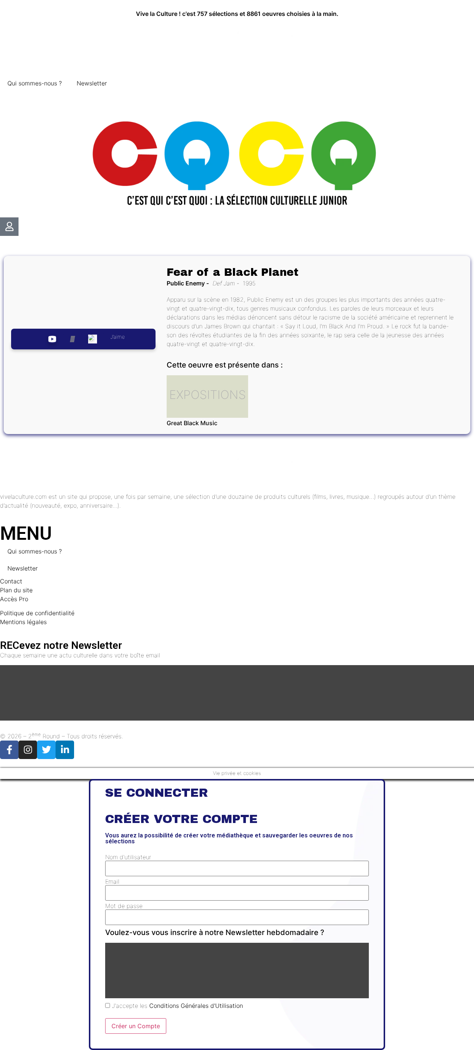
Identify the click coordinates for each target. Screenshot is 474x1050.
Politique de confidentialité (37, 613)
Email (112, 881)
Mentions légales (23, 622)
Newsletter (92, 83)
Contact (11, 581)
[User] (9, 226)
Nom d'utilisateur (128, 857)
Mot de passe (124, 906)
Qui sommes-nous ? (34, 83)
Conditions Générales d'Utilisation (196, 1005)
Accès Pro (14, 599)
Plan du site (16, 590)
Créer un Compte (135, 1026)
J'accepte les (176, 1006)
